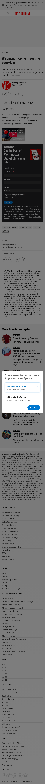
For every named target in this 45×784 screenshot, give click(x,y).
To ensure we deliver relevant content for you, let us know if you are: (22, 377)
